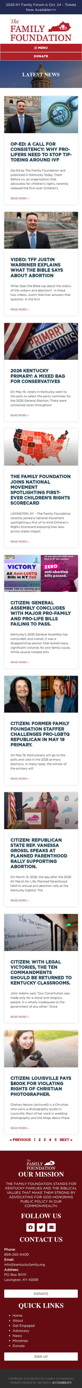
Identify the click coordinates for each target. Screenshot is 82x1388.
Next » (66, 1140)
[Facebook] (30, 1227)
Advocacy (21, 1330)
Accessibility (62, 1382)
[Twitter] (41, 1227)
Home (17, 1315)
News (17, 1336)
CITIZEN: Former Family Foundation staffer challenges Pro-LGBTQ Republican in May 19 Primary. (40, 734)
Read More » (20, 198)
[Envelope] (51, 1227)
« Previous (20, 1140)
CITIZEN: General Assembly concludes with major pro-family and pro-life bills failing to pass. (41, 613)
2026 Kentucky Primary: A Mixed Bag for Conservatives (38, 376)
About (18, 1320)
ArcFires (43, 1382)
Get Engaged (24, 1325)
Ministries (20, 1341)
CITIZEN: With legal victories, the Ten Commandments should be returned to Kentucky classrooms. (41, 973)
